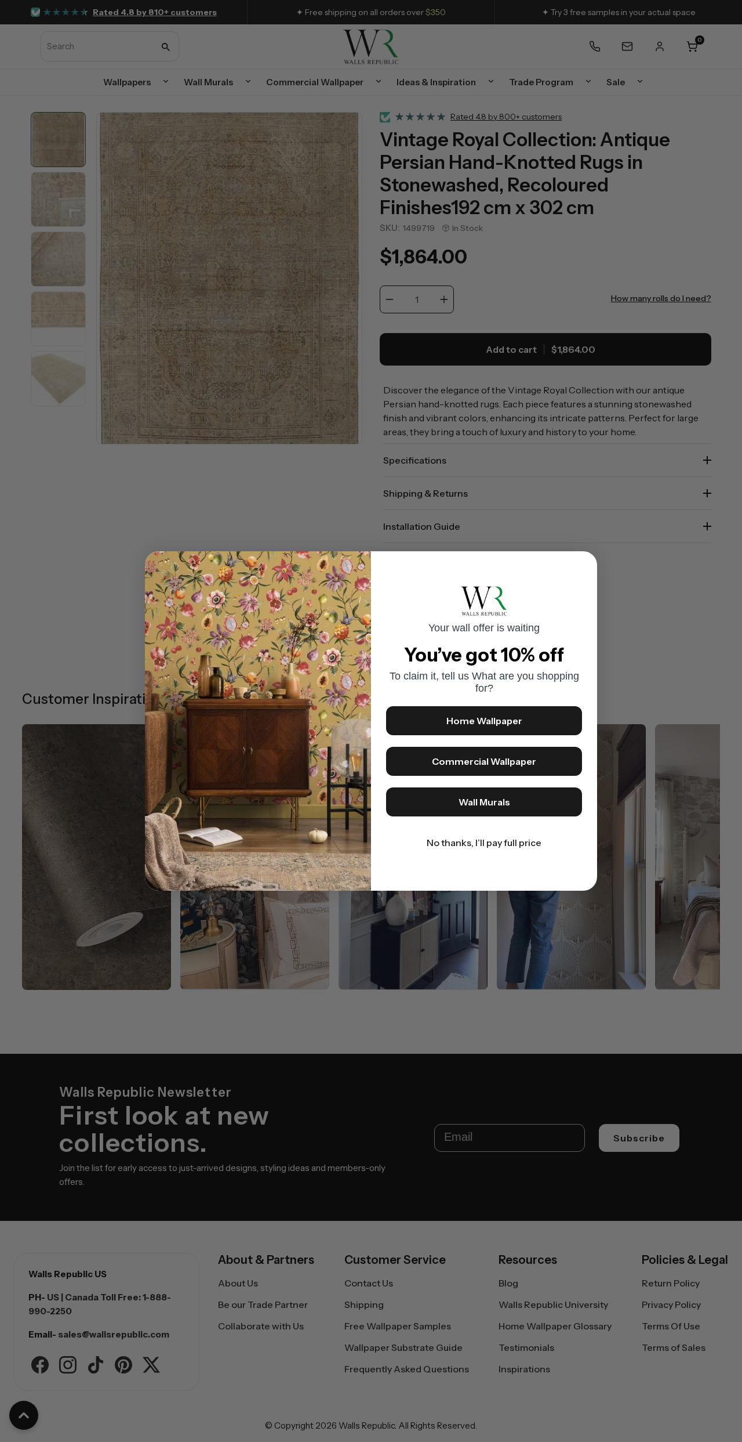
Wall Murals (484, 802)
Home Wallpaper (484, 721)
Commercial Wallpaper (484, 761)
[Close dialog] (582, 565)
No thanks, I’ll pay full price (484, 842)
